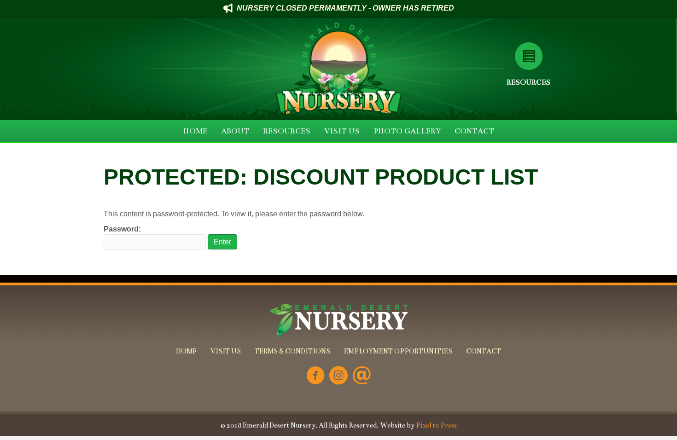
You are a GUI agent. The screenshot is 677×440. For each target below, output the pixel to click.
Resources (528, 82)
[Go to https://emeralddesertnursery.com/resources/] (528, 56)
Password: (122, 229)
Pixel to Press (436, 425)
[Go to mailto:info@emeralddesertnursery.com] (361, 376)
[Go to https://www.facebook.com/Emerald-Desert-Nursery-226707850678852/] (315, 376)
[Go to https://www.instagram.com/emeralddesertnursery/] (338, 376)
